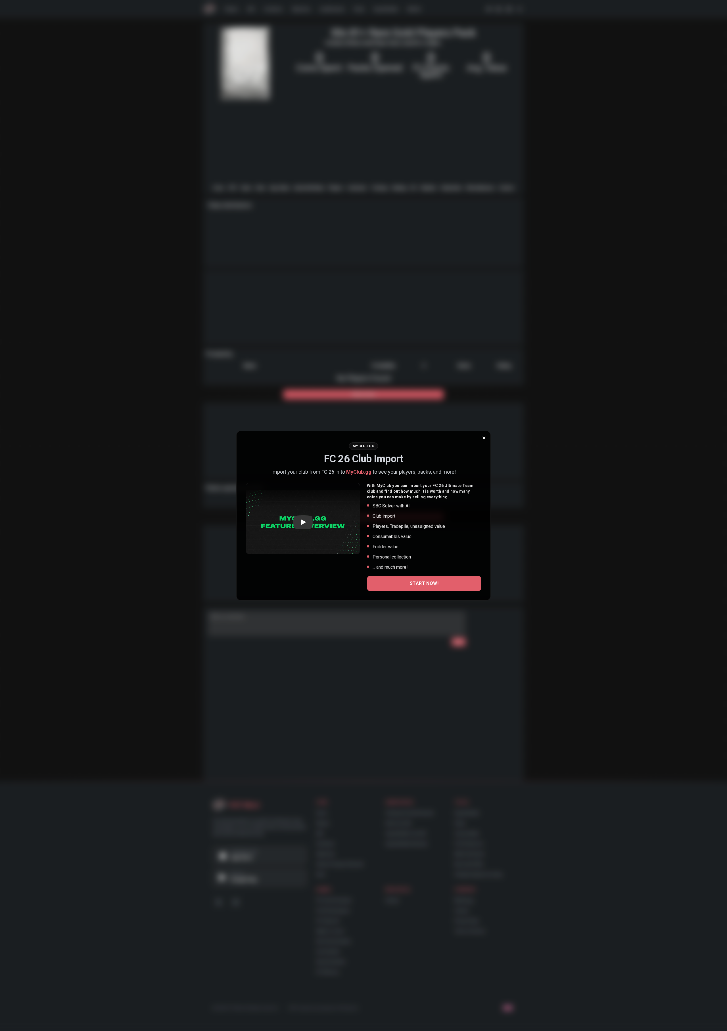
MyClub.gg (358, 472)
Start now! (424, 583)
